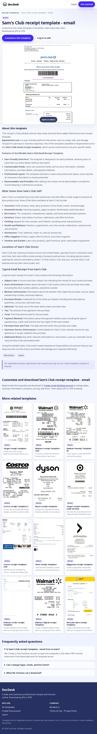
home (21, 355)
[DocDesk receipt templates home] (11, 4)
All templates (8, 707)
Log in (74, 4)
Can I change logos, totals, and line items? (27, 664)
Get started (87, 4)
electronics (9, 355)
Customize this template (18, 38)
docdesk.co (54, 707)
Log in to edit (44, 38)
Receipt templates (10, 12)
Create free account (11, 711)
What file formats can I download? (24, 673)
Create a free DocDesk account (58, 385)
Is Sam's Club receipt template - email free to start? (33, 649)
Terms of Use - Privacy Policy (63, 711)
